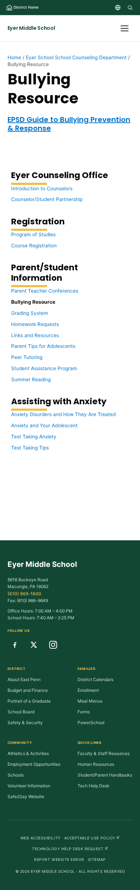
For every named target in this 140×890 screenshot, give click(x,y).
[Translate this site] (118, 8)
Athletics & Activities (28, 753)
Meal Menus (90, 701)
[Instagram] (53, 645)
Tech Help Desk (93, 785)
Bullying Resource (33, 302)
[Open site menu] (124, 28)
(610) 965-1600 (24, 593)
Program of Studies (33, 234)
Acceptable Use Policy (92, 837)
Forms (84, 711)
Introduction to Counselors (42, 188)
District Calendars (95, 679)
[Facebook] (15, 645)
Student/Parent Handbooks (105, 775)
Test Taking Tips (30, 448)
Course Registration (34, 245)
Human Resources (96, 764)
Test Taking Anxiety (33, 436)
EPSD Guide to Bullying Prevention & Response (69, 124)
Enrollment (88, 690)
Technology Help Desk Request (70, 848)
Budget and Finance (28, 690)
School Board (21, 711)
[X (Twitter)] (34, 645)
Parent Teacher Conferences (44, 291)
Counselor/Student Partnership (47, 199)
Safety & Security (25, 722)
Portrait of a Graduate (29, 701)
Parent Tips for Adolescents (43, 346)
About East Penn (24, 679)
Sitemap (97, 859)
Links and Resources (35, 335)
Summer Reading (31, 379)
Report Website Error (59, 859)
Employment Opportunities (34, 764)
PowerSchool (91, 722)
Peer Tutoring (26, 357)
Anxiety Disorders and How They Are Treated (63, 414)
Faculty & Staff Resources (104, 753)
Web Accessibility (40, 838)
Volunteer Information (29, 785)
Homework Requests (35, 324)
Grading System (29, 313)
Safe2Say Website (26, 796)
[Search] (130, 8)
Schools (16, 775)
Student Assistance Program (44, 368)
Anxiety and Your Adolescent (44, 425)
